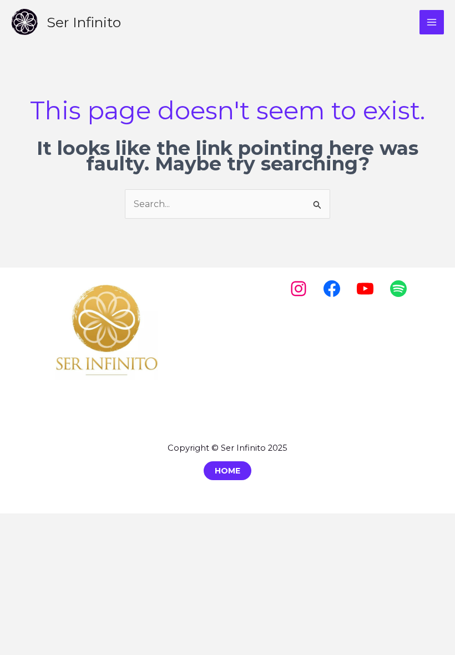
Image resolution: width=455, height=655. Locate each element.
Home (227, 471)
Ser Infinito (84, 22)
